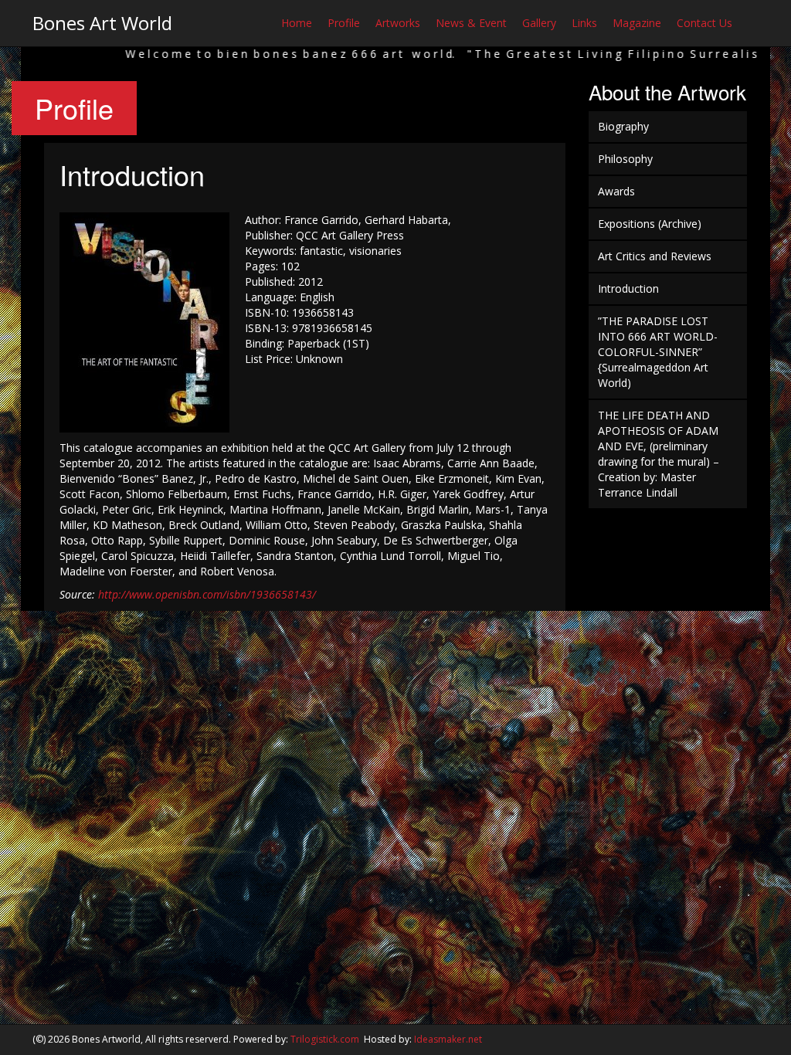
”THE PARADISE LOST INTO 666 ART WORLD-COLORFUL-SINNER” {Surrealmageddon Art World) (658, 352)
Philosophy (625, 158)
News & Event (471, 22)
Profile (344, 22)
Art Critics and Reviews (654, 256)
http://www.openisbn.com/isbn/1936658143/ (207, 594)
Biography (623, 126)
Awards (616, 191)
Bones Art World (102, 23)
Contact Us (704, 22)
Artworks (397, 22)
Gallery (539, 22)
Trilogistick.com (324, 1039)
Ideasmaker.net (448, 1039)
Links (584, 22)
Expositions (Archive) (649, 223)
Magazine (637, 22)
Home (296, 22)
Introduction (628, 288)
